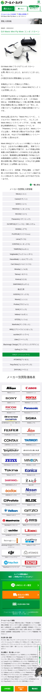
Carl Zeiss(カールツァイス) (21, 264)
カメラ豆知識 (35, 623)
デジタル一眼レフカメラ (8, 640)
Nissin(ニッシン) (21, 299)
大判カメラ (18, 642)
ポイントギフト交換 (15, 625)
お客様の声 (8, 627)
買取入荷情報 (22, 14)
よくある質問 (16, 627)
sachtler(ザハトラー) (21, 334)
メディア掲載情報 (33, 631)
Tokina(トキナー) (21, 274)
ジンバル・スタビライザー (25, 646)
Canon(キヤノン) (21, 199)
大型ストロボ (5, 646)
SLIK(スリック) (21, 309)
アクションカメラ (15, 644)
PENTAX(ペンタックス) (21, 209)
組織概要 (8, 631)
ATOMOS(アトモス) (21, 359)
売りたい (8, 8)
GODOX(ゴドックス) (21, 294)
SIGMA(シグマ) (21, 229)
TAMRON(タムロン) (21, 249)
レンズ (23, 644)
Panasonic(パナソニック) (21, 219)
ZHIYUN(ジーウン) (21, 370)
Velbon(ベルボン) (21, 314)
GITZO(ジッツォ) (21, 319)
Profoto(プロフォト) (21, 304)
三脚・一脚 (13, 646)
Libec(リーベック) (21, 339)
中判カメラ (26, 642)
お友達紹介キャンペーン (30, 625)
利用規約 (30, 627)
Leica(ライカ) (21, 239)
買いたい (21, 8)
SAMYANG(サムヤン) (21, 284)
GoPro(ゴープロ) (21, 350)
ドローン (29, 644)
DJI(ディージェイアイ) (21, 355)
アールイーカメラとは (7, 623)
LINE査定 (7, 688)
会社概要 (24, 627)
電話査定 (35, 688)
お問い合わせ (28, 629)
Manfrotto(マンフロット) (21, 324)
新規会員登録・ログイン (20, 631)
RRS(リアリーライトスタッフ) (21, 329)
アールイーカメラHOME (8, 14)
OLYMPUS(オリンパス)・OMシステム (21, 224)
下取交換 (27, 623)
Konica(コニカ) (21, 279)
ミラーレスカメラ (21, 640)
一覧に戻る (36, 185)
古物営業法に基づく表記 (16, 629)
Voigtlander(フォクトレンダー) (21, 254)
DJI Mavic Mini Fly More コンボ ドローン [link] (13, 16)
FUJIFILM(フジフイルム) (21, 234)
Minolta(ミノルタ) (21, 269)
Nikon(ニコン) (21, 194)
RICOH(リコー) (21, 214)
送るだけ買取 (21, 688)
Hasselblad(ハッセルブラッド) (21, 259)
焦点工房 (21, 289)
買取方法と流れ (19, 623)
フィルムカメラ (9, 642)
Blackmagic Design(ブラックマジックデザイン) (21, 344)
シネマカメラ (5, 644)
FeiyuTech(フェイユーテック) (21, 365)
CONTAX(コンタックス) (21, 244)
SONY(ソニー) (21, 204)
